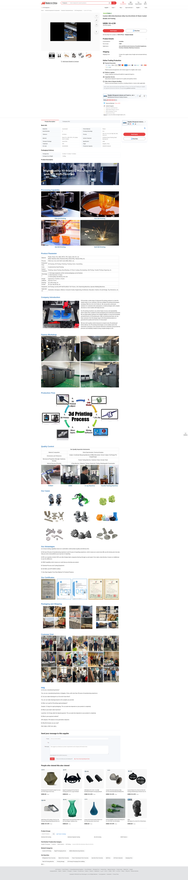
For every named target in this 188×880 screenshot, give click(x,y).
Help (121, 7)
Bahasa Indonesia (134, 871)
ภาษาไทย (118, 871)
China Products (65, 869)
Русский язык (81, 871)
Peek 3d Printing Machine (48, 861)
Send (52, 759)
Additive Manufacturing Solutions (76, 851)
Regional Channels (111, 869)
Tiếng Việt (128, 871)
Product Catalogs (62, 834)
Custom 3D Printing (88, 10)
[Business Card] (144, 128)
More (42, 864)
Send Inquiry (113, 30)
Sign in (145, 4)
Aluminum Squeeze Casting (74, 837)
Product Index (119, 869)
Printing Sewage (60, 861)
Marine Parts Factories (64, 858)
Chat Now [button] (137, 30)
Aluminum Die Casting (46, 837)
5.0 (129, 124)
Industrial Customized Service (67, 10)
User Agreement (102, 874)
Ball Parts (108, 858)
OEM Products (123, 837)
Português (69, 871)
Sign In (105, 114)
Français (75, 871)
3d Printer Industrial (117, 858)
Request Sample (129, 34)
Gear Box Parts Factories (97, 858)
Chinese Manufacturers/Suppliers (76, 869)
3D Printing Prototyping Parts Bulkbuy (76, 861)
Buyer (113, 7)
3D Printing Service (78, 10)
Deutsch (91, 871)
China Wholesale (88, 869)
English (59, 871)
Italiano (86, 871)
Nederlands (97, 871)
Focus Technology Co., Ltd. (84, 874)
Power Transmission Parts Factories (80, 858)
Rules (146, 7)
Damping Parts (129, 858)
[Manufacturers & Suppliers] (49, 3)
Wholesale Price (96, 869)
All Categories (46, 7)
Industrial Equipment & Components (52, 10)
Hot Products (58, 869)
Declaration (109, 874)
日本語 (110, 871)
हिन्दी (114, 871)
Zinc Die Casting (97, 837)
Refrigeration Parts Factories (48, 858)
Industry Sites (103, 869)
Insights (131, 869)
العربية (102, 871)
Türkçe (122, 871)
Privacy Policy (116, 874)
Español (64, 871)
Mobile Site (126, 869)
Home (42, 10)
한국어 (106, 871)
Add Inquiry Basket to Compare (71, 61)
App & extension (129, 7)
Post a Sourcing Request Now (82, 759)
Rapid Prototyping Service (60, 851)
